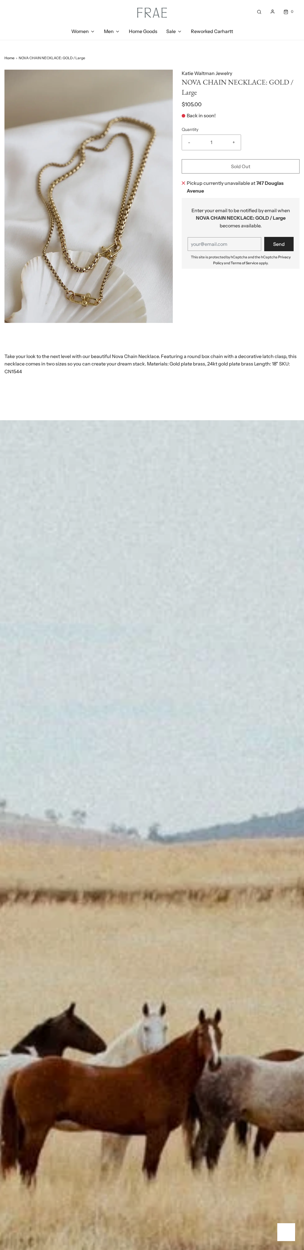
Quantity (190, 129)
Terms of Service (244, 263)
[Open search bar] (259, 11)
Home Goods (143, 31)
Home (9, 58)
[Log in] (272, 11)
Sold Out (240, 166)
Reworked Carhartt (212, 31)
